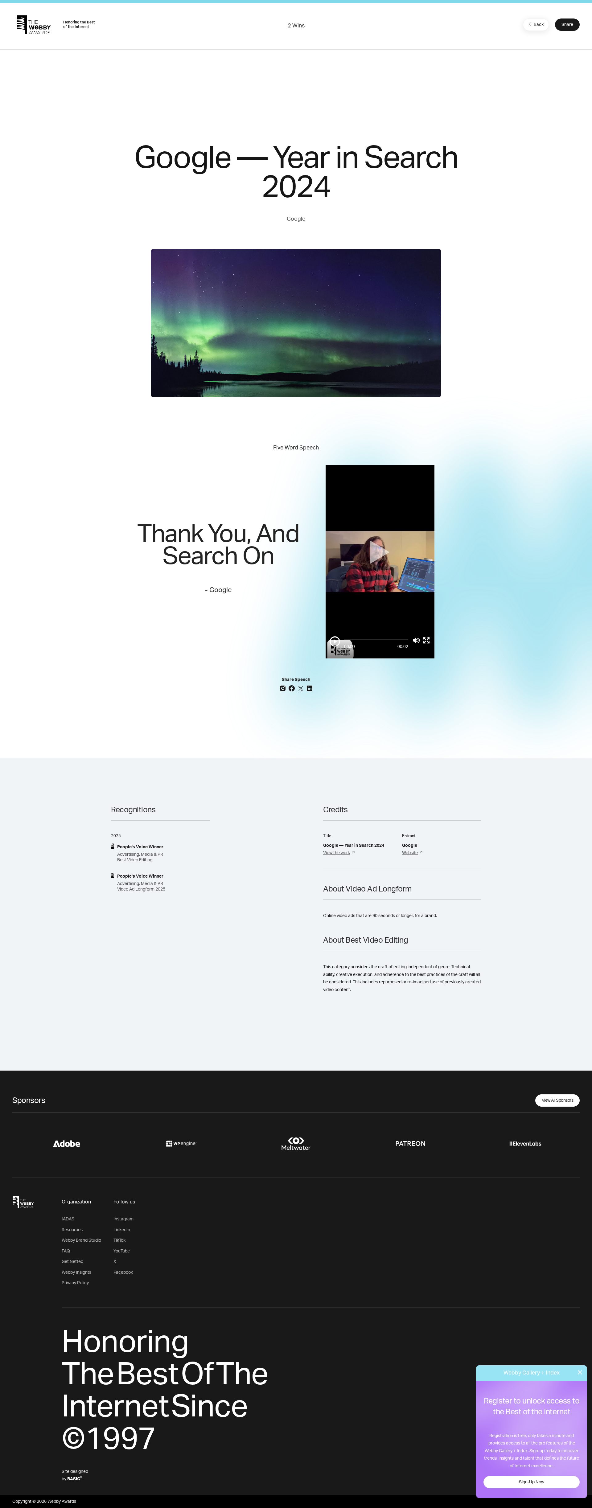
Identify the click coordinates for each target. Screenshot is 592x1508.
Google (296, 219)
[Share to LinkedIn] (309, 688)
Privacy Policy (75, 1283)
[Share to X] (301, 688)
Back (539, 25)
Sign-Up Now (531, 1482)
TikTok (119, 1240)
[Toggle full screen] (426, 640)
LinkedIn (121, 1230)
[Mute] (416, 640)
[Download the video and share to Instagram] (283, 688)
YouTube (121, 1251)
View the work (336, 853)
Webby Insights (76, 1272)
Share (567, 25)
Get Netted (72, 1262)
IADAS (68, 1219)
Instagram (123, 1219)
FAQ (66, 1251)
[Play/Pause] (335, 641)
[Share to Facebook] (292, 688)
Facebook (123, 1272)
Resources (72, 1230)
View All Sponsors (558, 1100)
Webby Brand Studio (81, 1240)
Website (410, 853)
